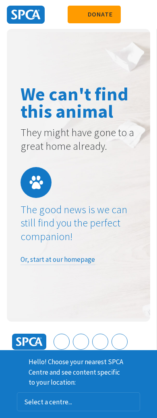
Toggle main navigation (144, 14)
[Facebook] (62, 342)
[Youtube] (100, 342)
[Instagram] (81, 342)
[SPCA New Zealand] (26, 15)
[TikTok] (120, 342)
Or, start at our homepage (58, 259)
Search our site (130, 14)
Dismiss (148, 361)
